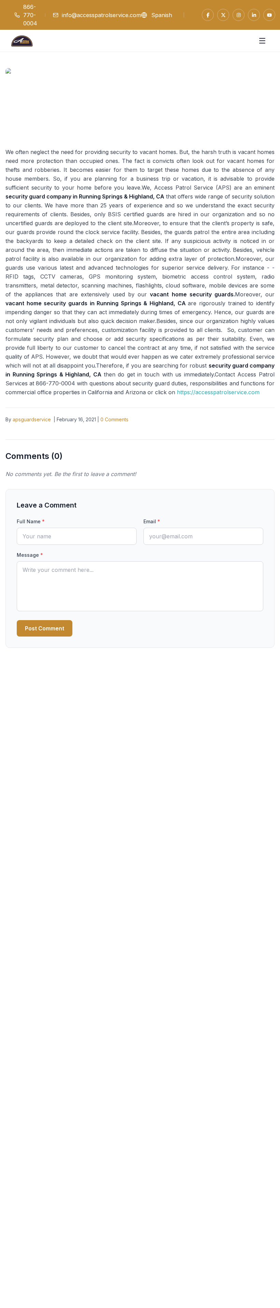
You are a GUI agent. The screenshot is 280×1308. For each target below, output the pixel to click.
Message (30, 555)
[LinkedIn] (254, 15)
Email (151, 521)
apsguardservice (32, 419)
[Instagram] (238, 15)
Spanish (161, 15)
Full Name (31, 521)
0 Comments (114, 419)
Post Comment (44, 628)
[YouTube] (269, 15)
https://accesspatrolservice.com (218, 392)
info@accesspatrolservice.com (101, 15)
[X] (223, 15)
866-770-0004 (30, 15)
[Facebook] (208, 15)
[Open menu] (262, 41)
